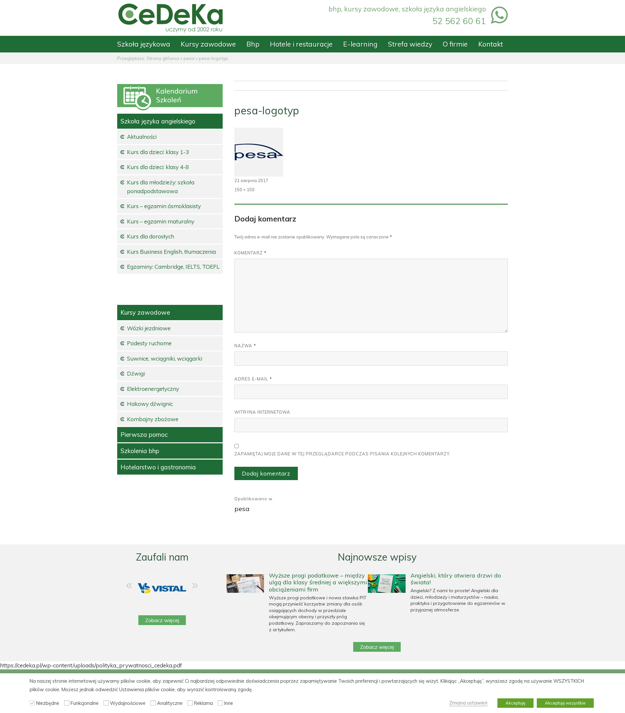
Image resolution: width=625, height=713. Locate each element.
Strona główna (162, 58)
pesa (189, 58)
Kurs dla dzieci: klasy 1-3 (158, 152)
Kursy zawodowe (208, 44)
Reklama (203, 703)
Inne (228, 703)
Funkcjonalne (85, 703)
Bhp (252, 44)
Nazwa (245, 345)
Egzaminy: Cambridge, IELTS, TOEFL (173, 266)
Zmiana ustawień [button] (468, 703)
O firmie (455, 44)
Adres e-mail (253, 378)
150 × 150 (244, 189)
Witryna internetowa (262, 412)
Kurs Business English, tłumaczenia (171, 251)
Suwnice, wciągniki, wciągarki (164, 358)
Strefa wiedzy (410, 44)
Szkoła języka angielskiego (157, 121)
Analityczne (170, 703)
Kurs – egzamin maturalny (160, 221)
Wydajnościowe (128, 703)
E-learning (360, 44)
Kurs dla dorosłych (150, 236)
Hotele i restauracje (301, 44)
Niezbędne (47, 703)
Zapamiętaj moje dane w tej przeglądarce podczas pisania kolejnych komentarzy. (342, 453)
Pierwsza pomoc (144, 434)
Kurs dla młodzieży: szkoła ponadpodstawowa (160, 186)
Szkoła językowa (143, 44)
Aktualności (142, 136)
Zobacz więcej (162, 620)
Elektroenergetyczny (153, 388)
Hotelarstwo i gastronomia (158, 467)
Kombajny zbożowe (152, 419)
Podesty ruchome (149, 343)
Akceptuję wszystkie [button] (565, 703)
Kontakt (490, 44)
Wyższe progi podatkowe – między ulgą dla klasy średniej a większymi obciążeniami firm (318, 582)
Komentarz (250, 252)
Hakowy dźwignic (150, 403)
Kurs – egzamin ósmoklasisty (164, 206)
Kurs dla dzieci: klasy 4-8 (158, 167)
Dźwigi (136, 373)
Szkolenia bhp (139, 451)
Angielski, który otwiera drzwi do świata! (455, 579)
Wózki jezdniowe (149, 328)
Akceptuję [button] (515, 703)
